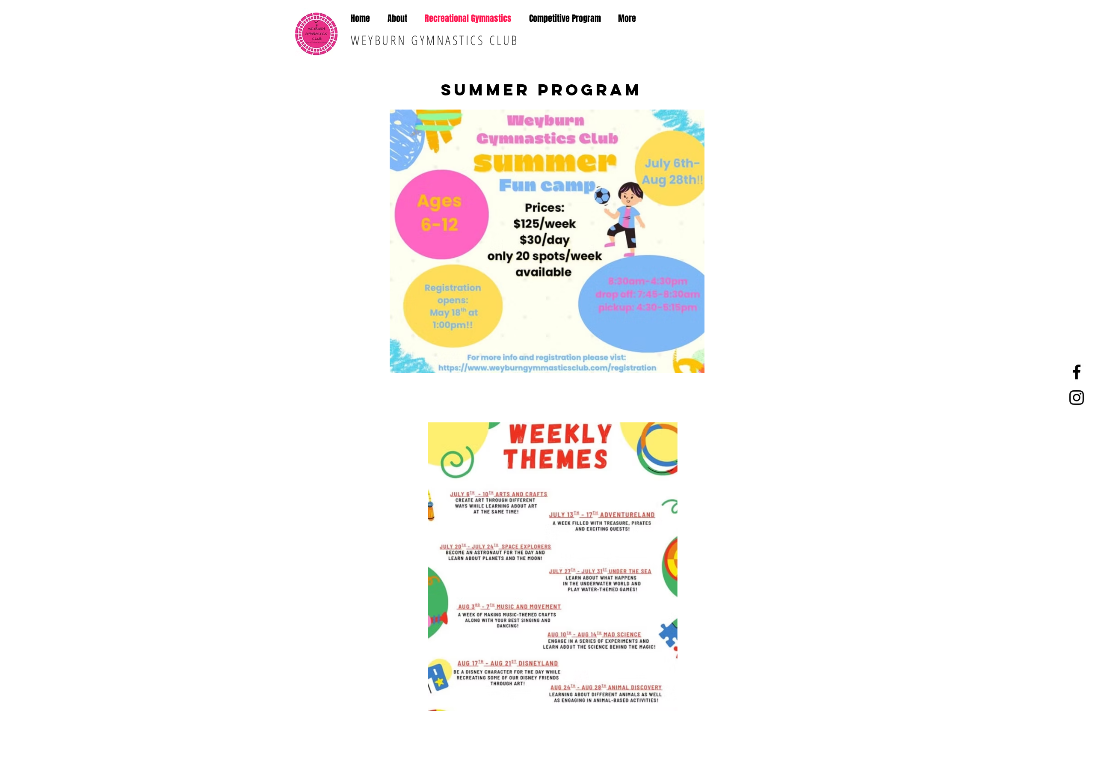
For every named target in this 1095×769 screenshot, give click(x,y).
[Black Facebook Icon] (1076, 372)
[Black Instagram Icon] (1076, 397)
